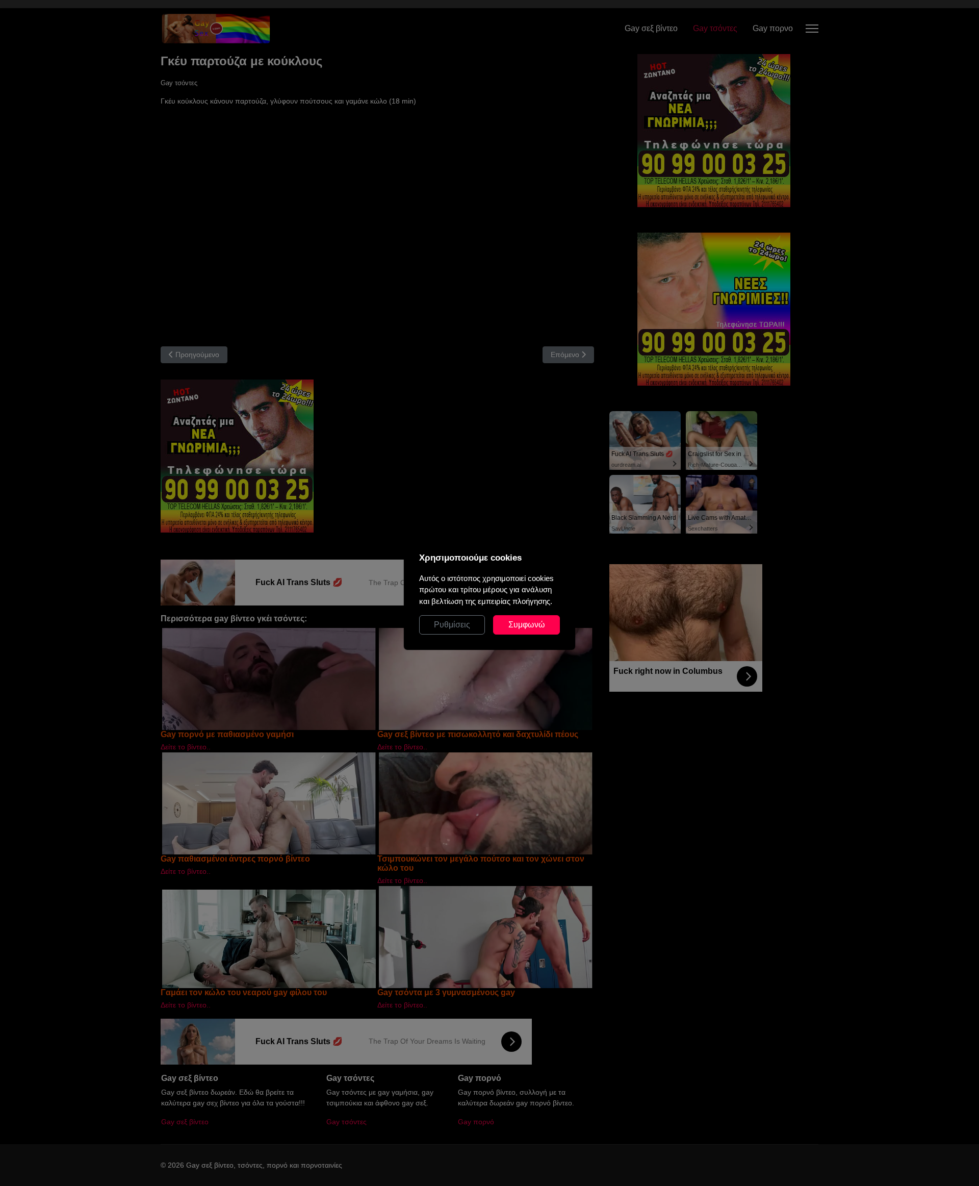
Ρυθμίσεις (452, 624)
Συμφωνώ (526, 624)
